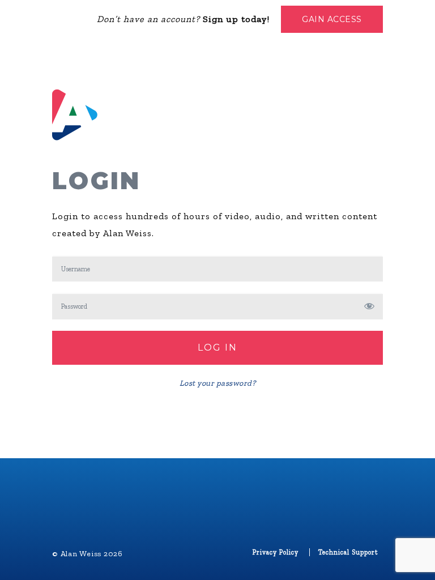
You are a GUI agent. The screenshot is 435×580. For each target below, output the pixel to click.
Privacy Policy (275, 552)
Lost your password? (218, 383)
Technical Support (348, 552)
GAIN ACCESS (332, 19)
